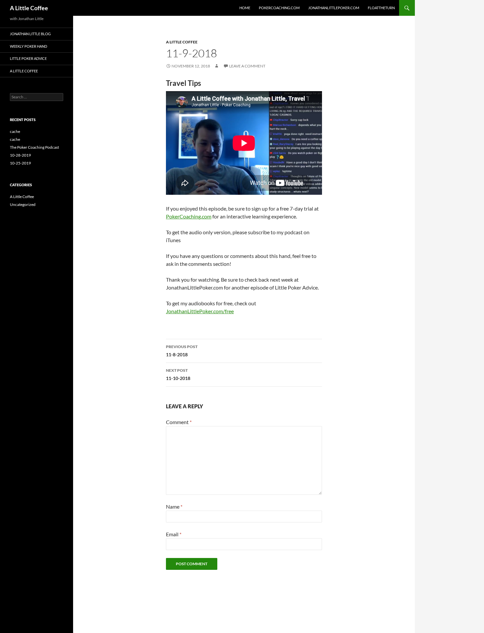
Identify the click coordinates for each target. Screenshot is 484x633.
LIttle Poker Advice (28, 58)
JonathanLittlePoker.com (333, 8)
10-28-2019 (20, 155)
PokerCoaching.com (279, 8)
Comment (179, 422)
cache (15, 131)
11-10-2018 (178, 374)
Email (173, 534)
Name (174, 506)
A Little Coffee (29, 8)
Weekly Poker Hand (28, 46)
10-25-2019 (20, 163)
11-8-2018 (182, 350)
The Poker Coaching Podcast (34, 147)
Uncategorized (23, 204)
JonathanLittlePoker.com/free (200, 311)
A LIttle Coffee (24, 71)
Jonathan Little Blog (30, 34)
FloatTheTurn (381, 8)
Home (244, 8)
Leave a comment (247, 65)
